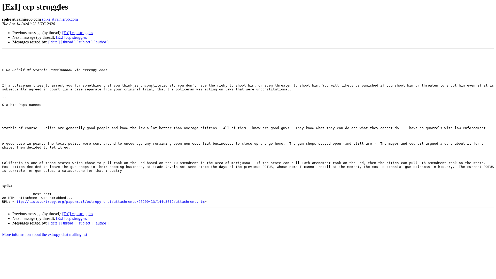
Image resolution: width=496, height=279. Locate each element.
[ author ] (101, 42)
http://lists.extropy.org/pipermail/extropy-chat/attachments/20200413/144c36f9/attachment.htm (109, 202)
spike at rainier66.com (60, 19)
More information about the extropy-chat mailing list (44, 234)
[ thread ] (68, 42)
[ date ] (54, 42)
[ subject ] (84, 42)
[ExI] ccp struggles (77, 32)
